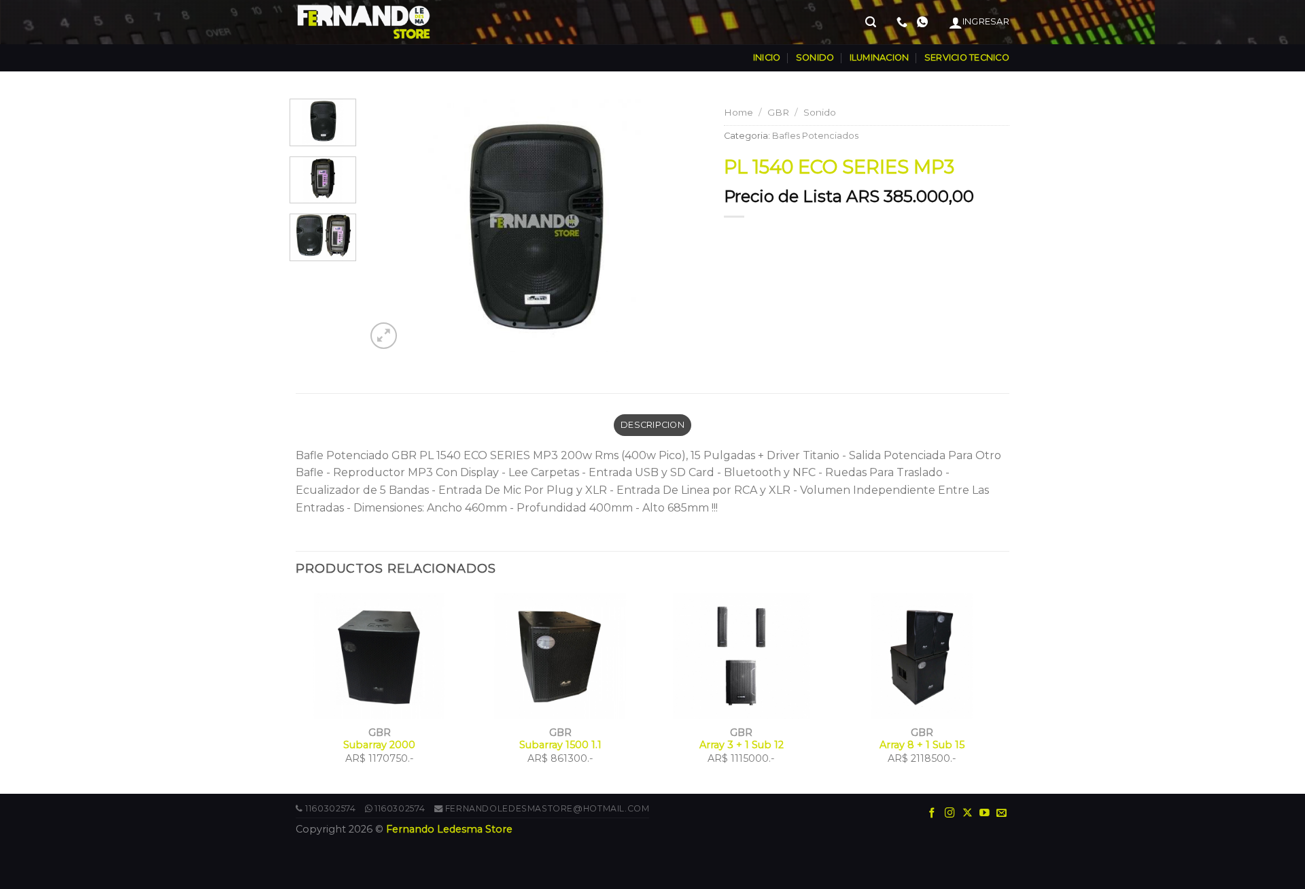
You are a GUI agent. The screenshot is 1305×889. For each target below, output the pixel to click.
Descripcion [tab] (652, 425)
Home (738, 112)
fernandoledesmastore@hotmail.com (547, 808)
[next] (679, 226)
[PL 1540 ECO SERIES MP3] (534, 224)
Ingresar (985, 21)
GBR (778, 112)
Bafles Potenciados (815, 136)
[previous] (389, 226)
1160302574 (330, 808)
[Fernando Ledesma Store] (364, 21)
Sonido (819, 112)
